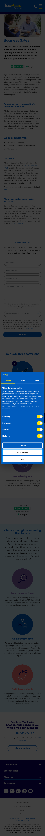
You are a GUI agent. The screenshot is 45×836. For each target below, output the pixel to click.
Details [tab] (22, 380)
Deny (22, 459)
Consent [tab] (8, 380)
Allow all (22, 445)
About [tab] (37, 380)
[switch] (40, 423)
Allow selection (22, 452)
